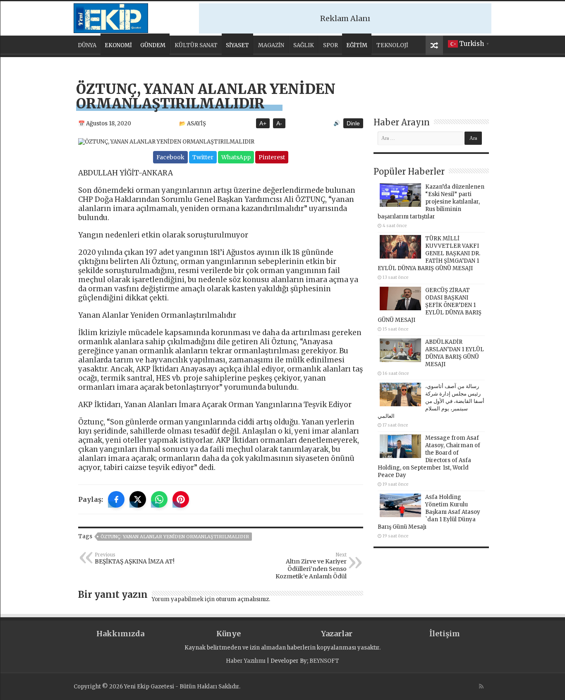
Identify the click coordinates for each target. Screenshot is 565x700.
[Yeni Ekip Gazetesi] (111, 17)
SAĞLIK (303, 45)
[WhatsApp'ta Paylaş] (159, 499)
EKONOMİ (118, 45)
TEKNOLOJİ (392, 45)
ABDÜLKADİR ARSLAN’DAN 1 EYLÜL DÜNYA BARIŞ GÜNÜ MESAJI (454, 353)
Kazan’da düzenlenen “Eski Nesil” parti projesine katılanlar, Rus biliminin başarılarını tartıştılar (431, 201)
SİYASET (237, 45)
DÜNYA (87, 45)
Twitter (202, 157)
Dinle (353, 123)
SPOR (330, 45)
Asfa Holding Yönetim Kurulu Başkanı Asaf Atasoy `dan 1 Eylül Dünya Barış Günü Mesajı (429, 512)
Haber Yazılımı (246, 660)
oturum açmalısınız (242, 599)
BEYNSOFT (324, 660)
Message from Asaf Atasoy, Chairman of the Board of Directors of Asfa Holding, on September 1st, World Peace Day (429, 456)
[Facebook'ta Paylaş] (116, 499)
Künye (228, 633)
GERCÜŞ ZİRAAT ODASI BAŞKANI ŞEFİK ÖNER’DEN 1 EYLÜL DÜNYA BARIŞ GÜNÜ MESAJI (429, 305)
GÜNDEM (152, 45)
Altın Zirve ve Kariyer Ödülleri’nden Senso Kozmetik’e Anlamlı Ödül (311, 566)
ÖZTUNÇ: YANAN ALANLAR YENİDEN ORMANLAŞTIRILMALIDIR (175, 536)
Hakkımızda (120, 633)
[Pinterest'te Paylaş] (180, 499)
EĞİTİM (356, 45)
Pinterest (272, 157)
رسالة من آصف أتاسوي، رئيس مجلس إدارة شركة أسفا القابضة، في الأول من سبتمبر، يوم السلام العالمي (431, 401)
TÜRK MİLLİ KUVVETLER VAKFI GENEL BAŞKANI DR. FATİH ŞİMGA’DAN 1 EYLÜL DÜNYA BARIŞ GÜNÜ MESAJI (429, 253)
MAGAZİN (271, 45)
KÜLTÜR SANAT (196, 45)
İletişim (444, 633)
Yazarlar (336, 633)
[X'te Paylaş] (137, 499)
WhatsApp (236, 157)
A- (279, 123)
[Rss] (481, 686)
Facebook (170, 157)
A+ (262, 123)
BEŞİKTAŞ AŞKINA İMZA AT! (135, 558)
